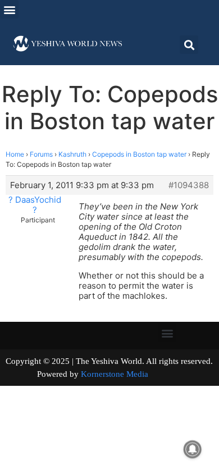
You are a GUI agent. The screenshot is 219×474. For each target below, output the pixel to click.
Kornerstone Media (114, 374)
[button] (9, 9)
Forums (41, 154)
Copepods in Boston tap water (139, 154)
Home (15, 154)
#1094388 (188, 185)
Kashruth (72, 154)
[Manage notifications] (193, 449)
